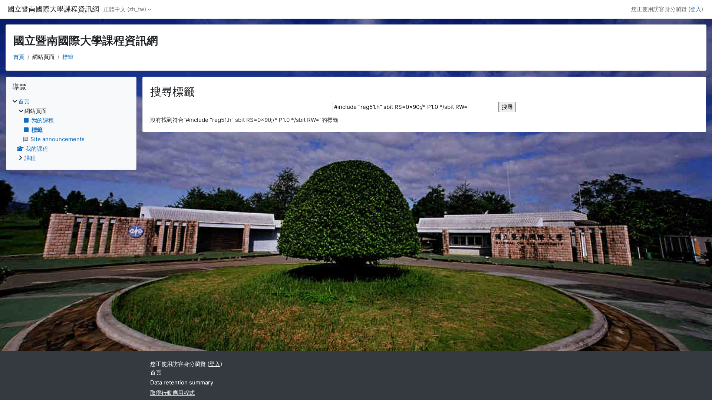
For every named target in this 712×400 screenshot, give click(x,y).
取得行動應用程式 (172, 392)
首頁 (18, 56)
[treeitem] (71, 130)
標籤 (67, 56)
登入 (695, 9)
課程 (30, 157)
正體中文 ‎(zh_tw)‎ (124, 9)
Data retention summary (181, 382)
